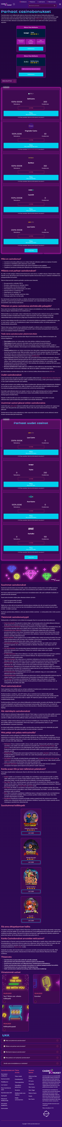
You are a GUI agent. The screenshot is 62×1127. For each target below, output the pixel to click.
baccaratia (51, 758)
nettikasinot (47, 1079)
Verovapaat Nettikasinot (4, 1104)
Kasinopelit (4, 1095)
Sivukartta (17, 1090)
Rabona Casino (32, 1093)
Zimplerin (30, 786)
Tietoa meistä (18, 947)
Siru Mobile (7, 787)
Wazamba (31, 1084)
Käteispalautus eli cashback (11, 643)
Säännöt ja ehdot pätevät (33, 149)
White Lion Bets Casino (33, 1077)
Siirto (5, 793)
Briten (24, 786)
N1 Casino (31, 1081)
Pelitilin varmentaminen (19, 1098)
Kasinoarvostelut (5, 1079)
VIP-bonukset (7, 679)
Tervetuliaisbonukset (9, 672)
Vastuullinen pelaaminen (18, 1086)
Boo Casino (32, 1099)
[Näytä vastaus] (57, 1040)
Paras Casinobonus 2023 (6, 1088)
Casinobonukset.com (47, 1076)
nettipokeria (7, 760)
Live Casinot (7, 758)
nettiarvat (6, 747)
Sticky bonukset (8, 663)
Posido (30, 1096)
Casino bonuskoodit (9, 623)
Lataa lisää (31, 250)
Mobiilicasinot (7, 753)
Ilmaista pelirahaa (8, 637)
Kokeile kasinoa (31, 48)
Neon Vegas (32, 1090)
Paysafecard (7, 798)
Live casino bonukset (9, 648)
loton (49, 745)
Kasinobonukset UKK (6, 1092)
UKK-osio (52, 371)
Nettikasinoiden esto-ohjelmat (20, 1094)
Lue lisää (31, 108)
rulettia (46, 758)
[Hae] (54, 5)
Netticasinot (7, 744)
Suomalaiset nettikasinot (4, 1075)
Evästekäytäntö (19, 1079)
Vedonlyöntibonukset (10, 675)
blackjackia (41, 758)
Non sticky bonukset (9, 659)
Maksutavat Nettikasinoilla (4, 1099)
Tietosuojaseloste (19, 1082)
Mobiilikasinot (4, 1082)
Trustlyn (21, 786)
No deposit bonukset (9, 653)
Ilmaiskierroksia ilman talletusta (12, 630)
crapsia (56, 758)
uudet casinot (13, 406)
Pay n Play (7, 782)
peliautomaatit (43, 745)
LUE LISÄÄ (31, 833)
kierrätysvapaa (35, 356)
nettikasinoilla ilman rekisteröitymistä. (51, 378)
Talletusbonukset (8, 666)
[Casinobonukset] (6, 4)
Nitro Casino (32, 1087)
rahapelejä (46, 753)
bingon (53, 745)
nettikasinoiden (39, 18)
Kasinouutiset (4, 1108)
